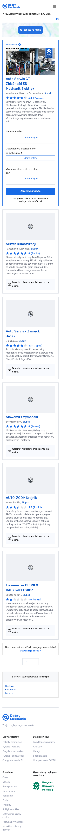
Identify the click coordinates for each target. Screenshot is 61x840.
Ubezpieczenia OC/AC (44, 760)
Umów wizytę (31, 137)
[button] (15, 816)
